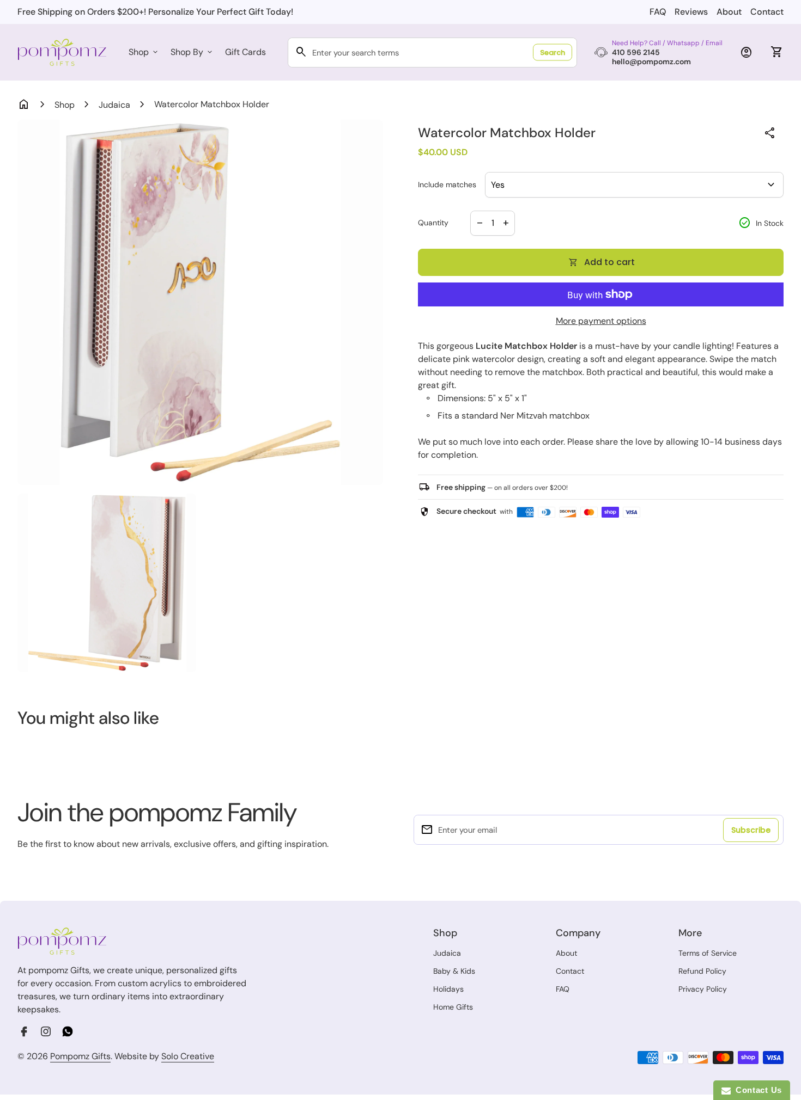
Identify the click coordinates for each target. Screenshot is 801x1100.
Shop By (192, 52)
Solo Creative (187, 1056)
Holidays (448, 989)
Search (552, 52)
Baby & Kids (454, 971)
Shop (144, 52)
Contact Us (756, 1090)
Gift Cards (245, 52)
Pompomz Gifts (80, 1056)
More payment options (601, 321)
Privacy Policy (702, 989)
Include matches (447, 184)
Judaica (114, 104)
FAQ (658, 11)
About (729, 11)
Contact (767, 11)
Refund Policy (702, 971)
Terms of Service (707, 953)
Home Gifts (453, 1007)
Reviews (691, 11)
